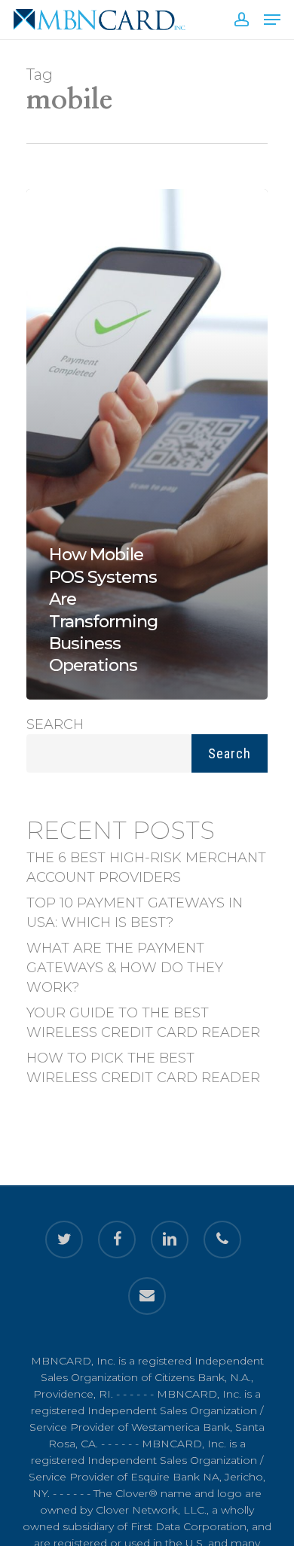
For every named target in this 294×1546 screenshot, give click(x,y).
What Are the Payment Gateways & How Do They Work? (124, 968)
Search (55, 724)
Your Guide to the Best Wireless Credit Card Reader (143, 1023)
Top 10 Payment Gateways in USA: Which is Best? (134, 913)
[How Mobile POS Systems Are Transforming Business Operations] (147, 444)
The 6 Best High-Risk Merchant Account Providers (146, 867)
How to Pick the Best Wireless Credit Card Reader (143, 1068)
